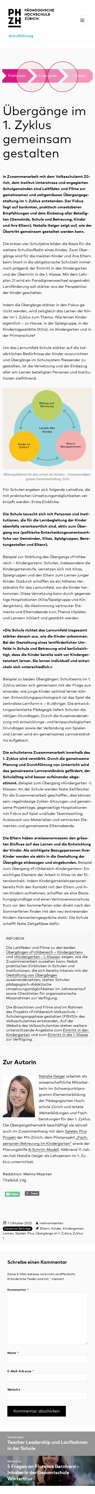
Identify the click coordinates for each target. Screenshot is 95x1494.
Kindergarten (73, 1228)
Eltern (45, 1228)
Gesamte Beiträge (17, 1228)
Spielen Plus (24, 1233)
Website (13, 1389)
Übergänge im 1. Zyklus (53, 1233)
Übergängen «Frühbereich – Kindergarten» (45, 952)
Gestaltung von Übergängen (31, 975)
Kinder (56, 1228)
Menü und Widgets (82, 25)
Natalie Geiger (52, 1076)
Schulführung (21, 36)
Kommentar (18, 1289)
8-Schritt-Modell (43, 1150)
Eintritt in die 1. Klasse (68, 1035)
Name (13, 1353)
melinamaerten (51, 1223)
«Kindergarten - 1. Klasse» (37, 957)
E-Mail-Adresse (20, 1371)
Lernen (8, 1233)
